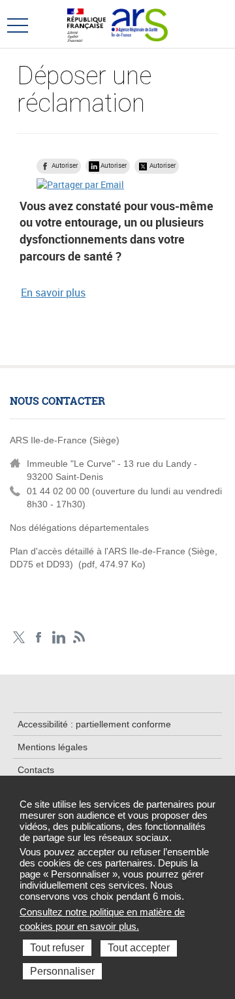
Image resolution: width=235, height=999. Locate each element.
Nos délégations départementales (79, 527)
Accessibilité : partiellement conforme (94, 724)
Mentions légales (52, 747)
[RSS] (79, 637)
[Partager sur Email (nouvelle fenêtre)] (80, 184)
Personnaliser (62, 971)
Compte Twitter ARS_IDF (18, 637)
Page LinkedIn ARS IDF (59, 637)
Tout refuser (57, 947)
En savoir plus (53, 292)
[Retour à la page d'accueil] (139, 23)
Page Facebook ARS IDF (39, 637)
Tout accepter (139, 947)
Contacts (36, 770)
